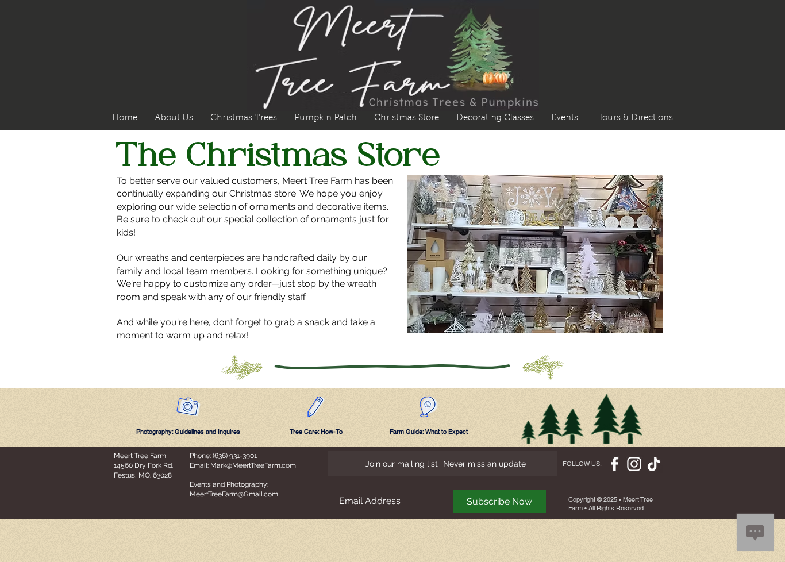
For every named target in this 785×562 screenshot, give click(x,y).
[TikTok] (653, 464)
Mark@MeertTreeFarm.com (253, 465)
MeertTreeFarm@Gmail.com (234, 494)
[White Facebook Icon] (614, 464)
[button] (244, 118)
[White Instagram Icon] (634, 464)
